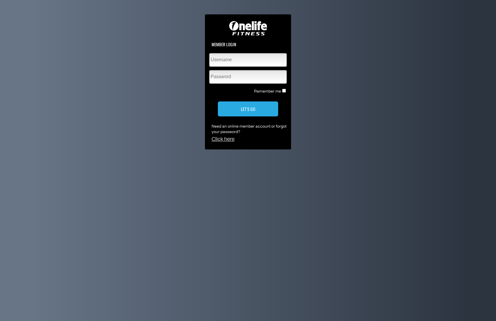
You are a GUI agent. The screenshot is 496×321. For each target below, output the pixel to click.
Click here (223, 139)
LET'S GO (248, 109)
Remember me (267, 91)
